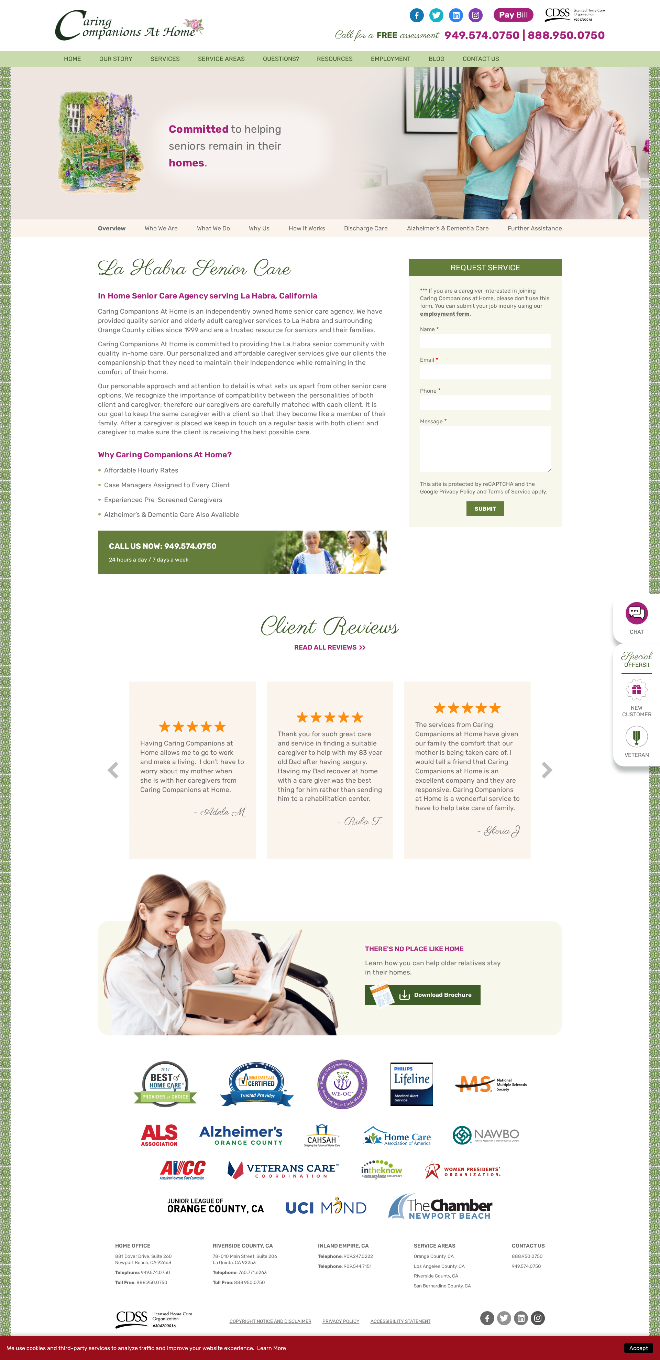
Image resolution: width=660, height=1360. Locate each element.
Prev (114, 770)
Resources (335, 58)
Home (72, 58)
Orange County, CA (434, 1256)
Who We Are (161, 228)
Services (165, 58)
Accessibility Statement (401, 1321)
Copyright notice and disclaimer (270, 1321)
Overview (112, 228)
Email (427, 360)
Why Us (259, 228)
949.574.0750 (482, 35)
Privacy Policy (457, 491)
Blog (436, 58)
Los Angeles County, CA (439, 1266)
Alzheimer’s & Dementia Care (448, 228)
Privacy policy (341, 1321)
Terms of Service (509, 491)
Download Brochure (443, 994)
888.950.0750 (566, 35)
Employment (390, 58)
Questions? (281, 58)
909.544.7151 (358, 1266)
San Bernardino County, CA (442, 1285)
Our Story (115, 58)
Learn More (271, 1348)
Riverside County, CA (436, 1276)
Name (427, 329)
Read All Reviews (325, 647)
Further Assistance (535, 228)
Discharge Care (366, 228)
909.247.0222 (358, 1256)
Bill (513, 15)
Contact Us (481, 58)
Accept (638, 1348)
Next (548, 770)
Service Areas (221, 58)
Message (431, 421)
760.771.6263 (253, 1272)
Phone (428, 391)
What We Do (213, 228)
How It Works (307, 228)
